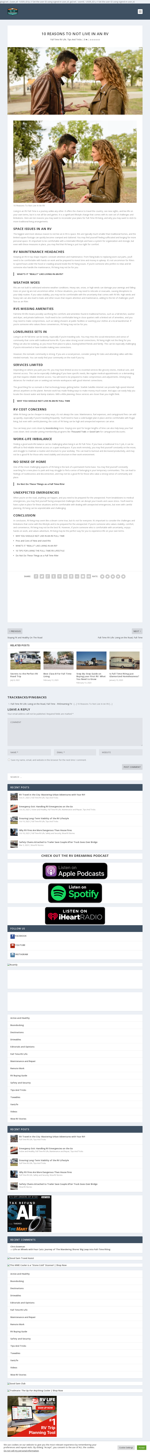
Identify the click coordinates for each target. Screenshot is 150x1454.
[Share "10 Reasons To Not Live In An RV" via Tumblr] (54, 576)
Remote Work (17, 1068)
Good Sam (95, 431)
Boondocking (17, 1025)
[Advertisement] (75, 602)
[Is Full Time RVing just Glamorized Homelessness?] (124, 661)
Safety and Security (53, 833)
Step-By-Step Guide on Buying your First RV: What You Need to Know (91, 676)
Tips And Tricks (74, 39)
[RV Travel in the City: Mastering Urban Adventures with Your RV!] (14, 796)
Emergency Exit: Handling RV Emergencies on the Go (46, 806)
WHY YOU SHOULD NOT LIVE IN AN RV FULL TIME (43, 400)
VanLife (14, 1104)
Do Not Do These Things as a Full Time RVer (41, 484)
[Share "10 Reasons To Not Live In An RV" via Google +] (48, 576)
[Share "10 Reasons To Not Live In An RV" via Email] (83, 576)
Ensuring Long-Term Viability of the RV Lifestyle (44, 818)
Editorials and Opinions (22, 1046)
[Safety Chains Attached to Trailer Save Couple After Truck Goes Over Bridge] (14, 844)
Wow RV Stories (68, 833)
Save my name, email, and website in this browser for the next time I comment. (48, 760)
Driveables (15, 1039)
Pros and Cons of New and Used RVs (33, 540)
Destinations (17, 1032)
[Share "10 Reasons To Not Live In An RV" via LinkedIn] (65, 576)
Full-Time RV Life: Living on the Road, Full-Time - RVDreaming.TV (41, 703)
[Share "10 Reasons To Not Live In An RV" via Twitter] (42, 576)
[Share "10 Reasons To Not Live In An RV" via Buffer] (71, 576)
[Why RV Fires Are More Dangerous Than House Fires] (14, 832)
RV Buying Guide (18, 1075)
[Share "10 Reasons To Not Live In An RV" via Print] (89, 576)
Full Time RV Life (58, 39)
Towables (15, 1097)
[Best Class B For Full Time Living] (59, 661)
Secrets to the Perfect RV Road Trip (24, 675)
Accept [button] (142, 1447)
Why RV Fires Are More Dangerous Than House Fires (45, 830)
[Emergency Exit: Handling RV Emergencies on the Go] (14, 808)
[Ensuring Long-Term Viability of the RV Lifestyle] (14, 820)
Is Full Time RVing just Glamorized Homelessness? (124, 675)
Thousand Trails (78, 431)
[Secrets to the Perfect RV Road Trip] (25, 661)
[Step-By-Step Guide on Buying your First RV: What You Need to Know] (91, 661)
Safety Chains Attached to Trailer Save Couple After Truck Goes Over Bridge (58, 842)
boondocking (52, 428)
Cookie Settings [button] (126, 1447)
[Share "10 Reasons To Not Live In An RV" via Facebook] (36, 576)
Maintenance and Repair (72, 809)
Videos (13, 1111)
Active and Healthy (39, 809)
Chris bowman (17, 1246)
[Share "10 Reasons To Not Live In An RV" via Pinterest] (59, 576)
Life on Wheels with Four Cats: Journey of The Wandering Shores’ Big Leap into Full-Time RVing (61, 1249)
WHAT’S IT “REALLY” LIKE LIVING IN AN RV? (40, 274)
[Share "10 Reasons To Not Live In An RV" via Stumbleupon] (77, 576)
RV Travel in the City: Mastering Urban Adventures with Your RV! (52, 794)
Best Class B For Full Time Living (57, 675)
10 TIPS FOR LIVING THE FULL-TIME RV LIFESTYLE (40, 550)
